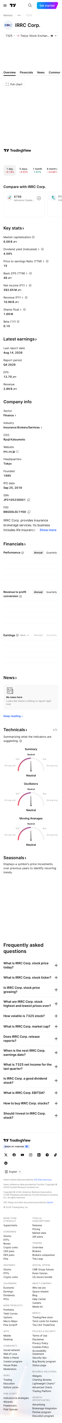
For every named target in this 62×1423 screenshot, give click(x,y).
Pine (5, 1258)
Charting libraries (41, 1379)
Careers (36, 1302)
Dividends (9, 1295)
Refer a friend (11, 1357)
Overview (37, 1247)
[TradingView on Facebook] (14, 1154)
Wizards (8, 1401)
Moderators (9, 1369)
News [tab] (41, 72)
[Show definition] (33, 237)
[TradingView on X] (5, 1154)
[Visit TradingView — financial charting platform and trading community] (17, 150)
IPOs (6, 1299)
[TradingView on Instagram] (30, 1154)
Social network (11, 1350)
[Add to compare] (39, 198)
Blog (34, 1295)
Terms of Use (39, 1335)
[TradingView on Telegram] (47, 1154)
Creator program (12, 1361)
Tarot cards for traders (45, 1321)
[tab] (38, 552)
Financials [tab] (26, 72)
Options (7, 1317)
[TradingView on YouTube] (22, 1154)
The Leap (37, 1258)
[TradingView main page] (13, 5)
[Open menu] (5, 5)
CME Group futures (43, 1269)
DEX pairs (8, 1254)
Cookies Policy (40, 1346)
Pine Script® (10, 1324)
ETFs (6, 1239)
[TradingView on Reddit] (5, 1163)
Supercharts (10, 1225)
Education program (43, 1415)
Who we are (39, 1287)
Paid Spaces (10, 1409)
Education (9, 1383)
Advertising (38, 1404)
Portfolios (8, 1309)
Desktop (8, 1339)
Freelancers (10, 1405)
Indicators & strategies (16, 1397)
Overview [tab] (9, 72)
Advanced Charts (42, 1387)
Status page (39, 1365)
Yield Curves (10, 1313)
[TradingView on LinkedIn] (39, 1154)
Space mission (40, 1291)
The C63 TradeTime (43, 1324)
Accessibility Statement (39, 1352)
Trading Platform (41, 1391)
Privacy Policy (40, 1343)
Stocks (7, 1235)
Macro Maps (10, 1321)
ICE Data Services (42, 1179)
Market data (39, 1232)
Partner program (41, 1412)
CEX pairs (8, 1251)
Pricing (36, 1229)
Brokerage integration (44, 1408)
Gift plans (37, 1236)
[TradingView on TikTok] (55, 1154)
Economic (8, 1287)
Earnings (8, 1291)
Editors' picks (10, 1387)
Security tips (39, 1357)
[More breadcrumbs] (19, 15)
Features (37, 1225)
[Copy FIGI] (28, 512)
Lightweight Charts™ (43, 1383)
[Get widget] (55, 729)
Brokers (36, 1251)
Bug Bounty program (44, 1361)
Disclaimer (38, 1339)
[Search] (30, 5)
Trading (7, 1379)
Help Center (39, 1299)
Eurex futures (39, 1273)
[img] (51, 35)
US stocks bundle (42, 1276)
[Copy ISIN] (28, 499)
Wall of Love (10, 1353)
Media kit (37, 1306)
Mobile (7, 1335)
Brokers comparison (43, 1254)
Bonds (7, 1243)
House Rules (10, 1365)
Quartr (50, 1202)
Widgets (37, 1375)
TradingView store (42, 1317)
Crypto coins (10, 1247)
